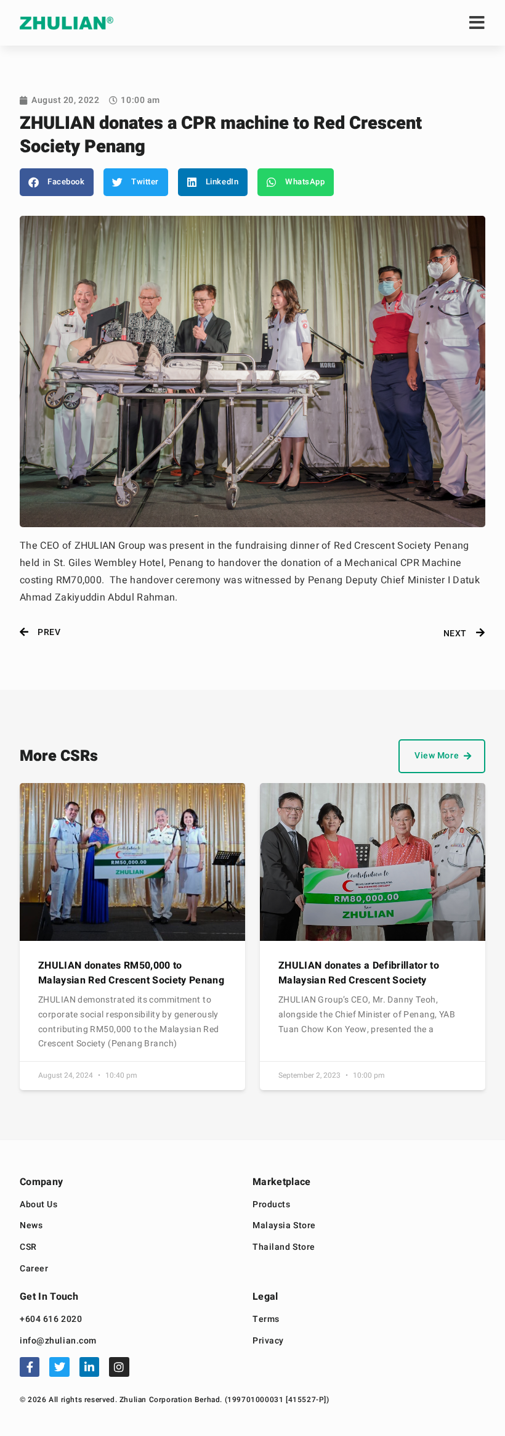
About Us (38, 1205)
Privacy (268, 1341)
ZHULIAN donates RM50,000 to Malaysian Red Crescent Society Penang (131, 973)
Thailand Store (283, 1247)
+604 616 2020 (51, 1320)
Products (271, 1205)
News (31, 1226)
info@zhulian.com (58, 1341)
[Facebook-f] (29, 1367)
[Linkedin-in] (89, 1367)
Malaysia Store (284, 1226)
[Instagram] (119, 1367)
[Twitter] (59, 1367)
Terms (266, 1320)
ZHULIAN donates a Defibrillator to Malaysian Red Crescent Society (358, 973)
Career (34, 1269)
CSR (28, 1247)
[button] (57, 182)
